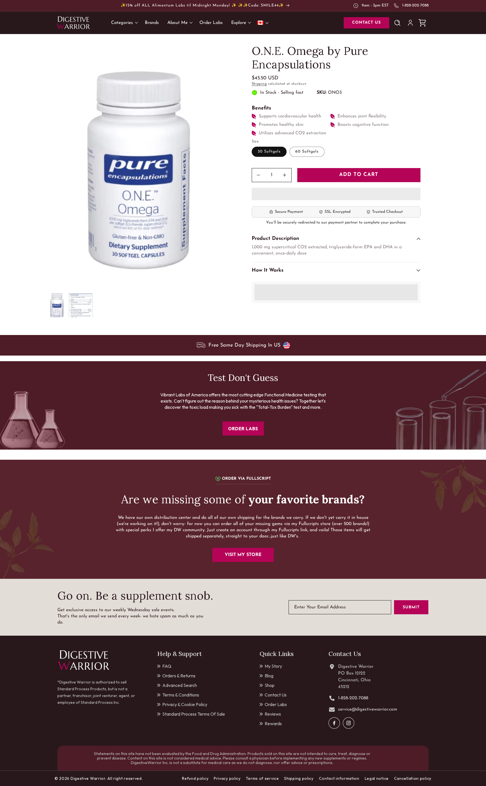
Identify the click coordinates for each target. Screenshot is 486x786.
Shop (269, 685)
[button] (336, 194)
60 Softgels (307, 151)
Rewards (273, 723)
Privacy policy (227, 778)
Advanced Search (179, 685)
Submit (411, 607)
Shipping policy (299, 778)
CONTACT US (366, 23)
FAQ (166, 666)
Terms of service (262, 778)
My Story (273, 666)
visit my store (243, 555)
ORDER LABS (243, 428)
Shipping (259, 84)
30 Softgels (269, 151)
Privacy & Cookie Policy (184, 704)
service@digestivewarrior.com (367, 709)
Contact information (339, 778)
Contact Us (276, 695)
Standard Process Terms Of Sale (193, 714)
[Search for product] (398, 22)
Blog (269, 675)
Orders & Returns (178, 675)
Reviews (273, 714)
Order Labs (276, 704)
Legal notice (377, 778)
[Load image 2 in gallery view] (81, 305)
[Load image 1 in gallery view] (57, 305)
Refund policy (195, 778)
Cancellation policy (412, 778)
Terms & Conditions (180, 695)
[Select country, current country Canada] (264, 23)
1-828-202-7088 (415, 5)
